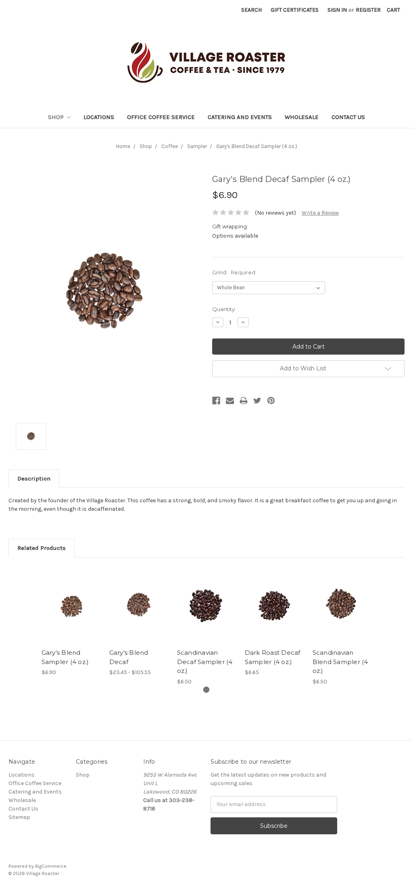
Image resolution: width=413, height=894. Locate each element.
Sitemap (19, 817)
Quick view (71, 595)
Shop (56, 117)
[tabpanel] (71, 621)
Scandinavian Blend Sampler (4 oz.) (340, 662)
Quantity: (224, 309)
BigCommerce (51, 866)
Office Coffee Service (161, 117)
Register (368, 9)
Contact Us (348, 117)
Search (251, 9)
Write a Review (320, 212)
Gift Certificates (295, 9)
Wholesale (302, 117)
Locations (98, 117)
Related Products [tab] (41, 547)
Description (33, 478)
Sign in (337, 9)
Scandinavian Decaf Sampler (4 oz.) (205, 662)
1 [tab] (206, 690)
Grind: (233, 272)
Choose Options (70, 612)
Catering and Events (240, 117)
